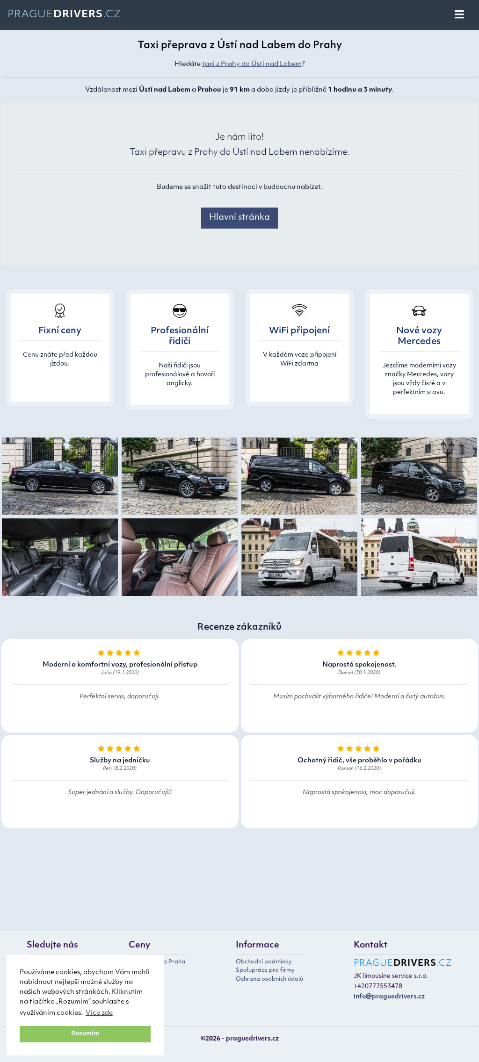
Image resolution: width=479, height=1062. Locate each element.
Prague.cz (64, 15)
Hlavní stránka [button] (239, 218)
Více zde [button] (99, 1013)
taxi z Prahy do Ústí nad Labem (252, 64)
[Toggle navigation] (460, 15)
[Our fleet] (60, 477)
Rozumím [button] (85, 1034)
